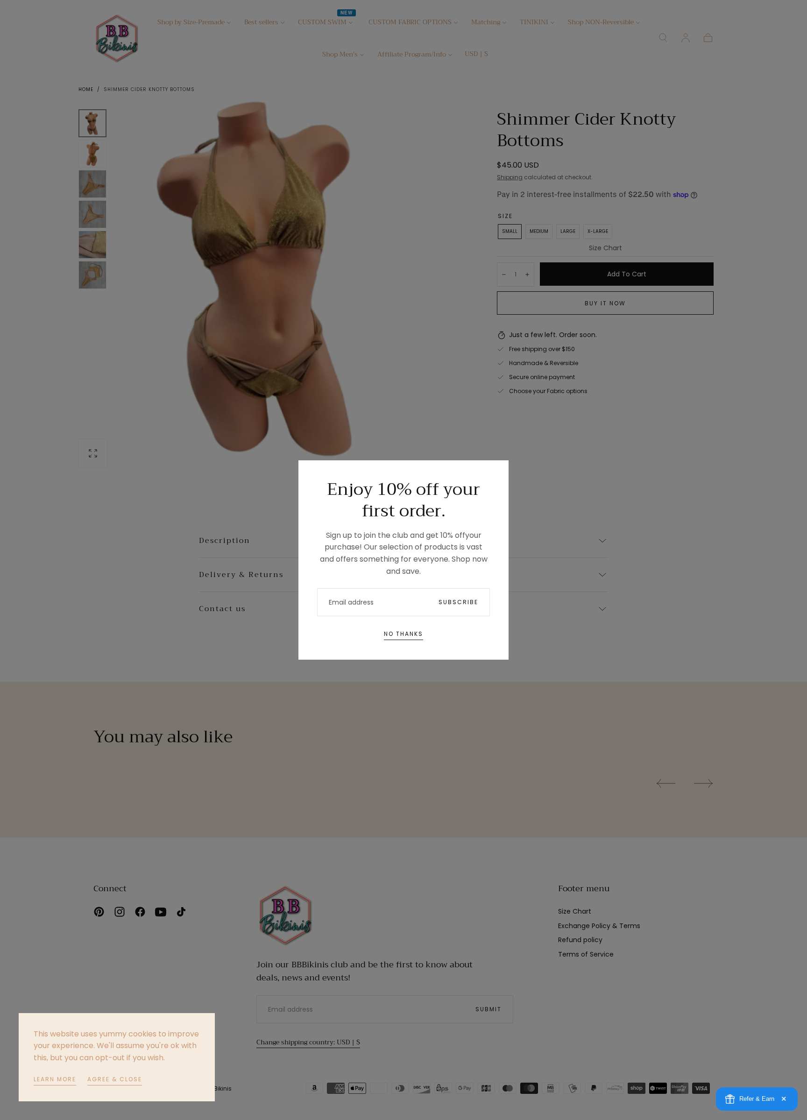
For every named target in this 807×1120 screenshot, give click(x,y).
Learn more (55, 1079)
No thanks (403, 634)
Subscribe (458, 602)
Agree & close (114, 1079)
